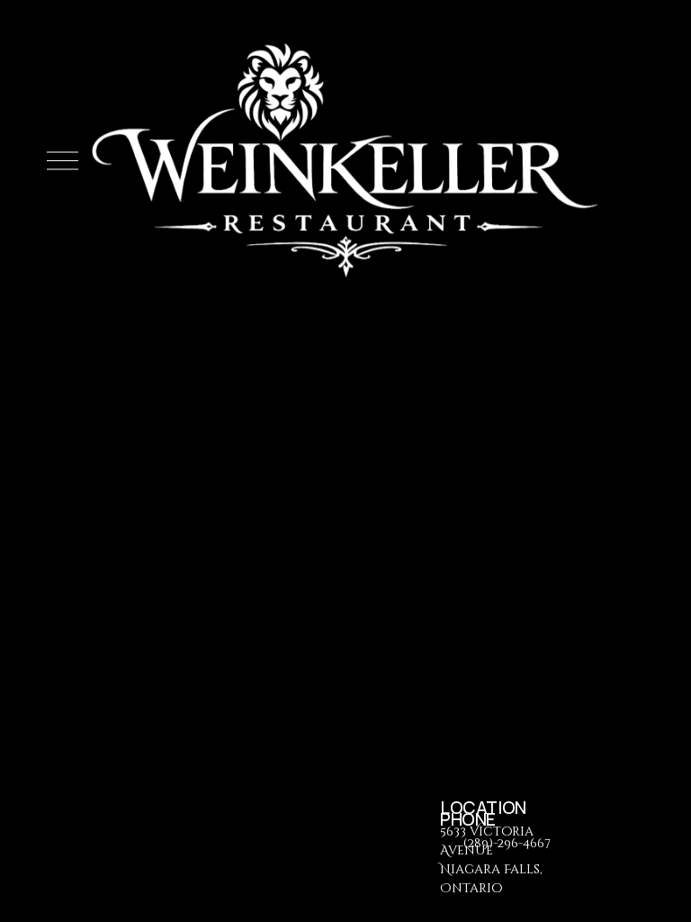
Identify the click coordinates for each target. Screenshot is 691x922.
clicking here (385, 507)
